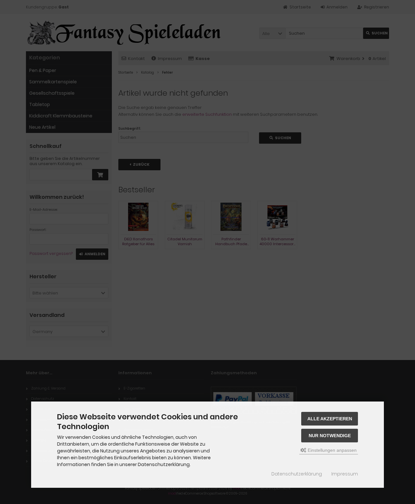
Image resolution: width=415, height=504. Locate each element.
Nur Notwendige (330, 435)
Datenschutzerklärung (296, 474)
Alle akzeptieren (329, 418)
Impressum (344, 474)
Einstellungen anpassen (331, 450)
